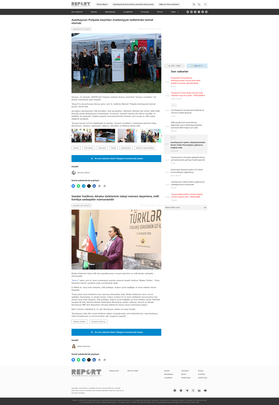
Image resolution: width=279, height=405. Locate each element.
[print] (99, 186)
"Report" (75, 280)
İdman (183, 374)
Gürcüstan (88, 148)
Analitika (201, 374)
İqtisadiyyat (168, 374)
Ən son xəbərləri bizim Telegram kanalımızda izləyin (119, 158)
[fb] (188, 12)
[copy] (104, 186)
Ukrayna (102, 148)
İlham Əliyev (102, 4)
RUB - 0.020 (176, 66)
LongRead (168, 378)
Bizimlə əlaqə (133, 371)
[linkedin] (202, 12)
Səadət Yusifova (98, 321)
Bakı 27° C (198, 66)
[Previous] (71, 136)
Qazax (76, 148)
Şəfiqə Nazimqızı (83, 346)
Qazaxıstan (126, 148)
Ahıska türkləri (79, 321)
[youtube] (206, 12)
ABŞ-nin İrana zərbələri (169, 4)
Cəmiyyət (185, 371)
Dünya (200, 371)
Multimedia (202, 378)
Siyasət (167, 371)
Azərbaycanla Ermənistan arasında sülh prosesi (133, 4)
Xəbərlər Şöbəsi (83, 173)
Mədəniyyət (186, 378)
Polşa (113, 148)
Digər (173, 12)
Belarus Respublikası (145, 148)
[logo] (80, 4)
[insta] (191, 12)
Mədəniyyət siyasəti (81, 29)
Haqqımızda (114, 371)
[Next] (161, 136)
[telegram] (195, 12)
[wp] (78, 186)
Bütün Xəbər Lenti (172, 207)
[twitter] (199, 12)
